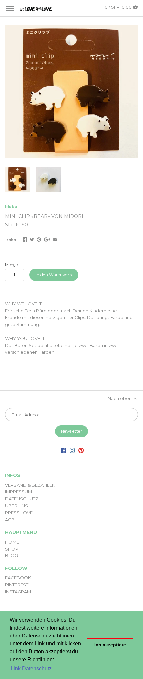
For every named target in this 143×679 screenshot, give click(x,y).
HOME (12, 542)
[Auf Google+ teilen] (47, 238)
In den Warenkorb (54, 274)
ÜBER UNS (16, 505)
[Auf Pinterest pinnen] (39, 238)
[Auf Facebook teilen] (25, 238)
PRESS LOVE (19, 512)
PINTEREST (16, 584)
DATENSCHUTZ (21, 498)
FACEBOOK (18, 577)
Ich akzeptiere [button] (110, 644)
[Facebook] (63, 450)
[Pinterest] (81, 450)
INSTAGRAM (18, 591)
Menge (11, 264)
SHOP (11, 549)
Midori (12, 206)
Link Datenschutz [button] (31, 668)
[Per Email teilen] (55, 238)
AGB (10, 519)
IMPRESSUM (18, 491)
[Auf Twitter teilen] (32, 238)
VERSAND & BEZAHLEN (30, 485)
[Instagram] (72, 450)
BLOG (11, 555)
